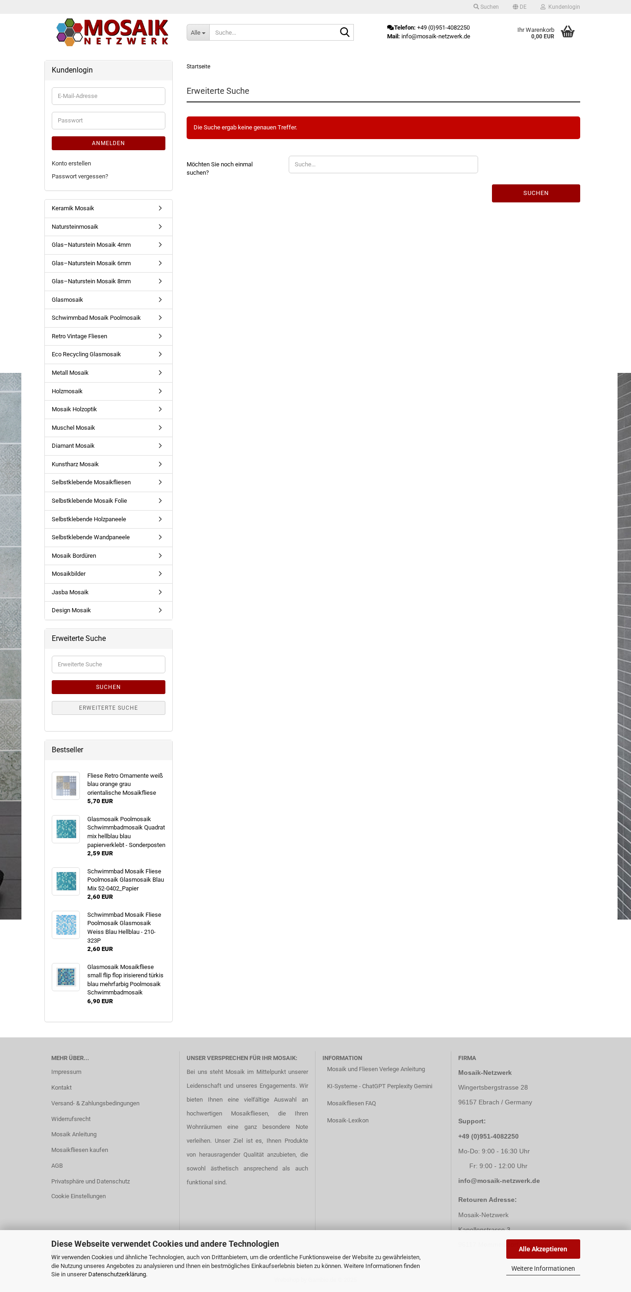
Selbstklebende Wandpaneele (91, 537)
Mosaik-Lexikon (348, 1120)
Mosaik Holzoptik (74, 409)
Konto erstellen (71, 163)
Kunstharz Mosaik (75, 464)
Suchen (536, 192)
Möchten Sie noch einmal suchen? (220, 169)
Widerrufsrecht (71, 1118)
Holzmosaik (67, 391)
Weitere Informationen (543, 1268)
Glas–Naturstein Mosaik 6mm (91, 263)
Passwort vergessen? (80, 176)
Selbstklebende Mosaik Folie (89, 500)
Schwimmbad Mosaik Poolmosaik (96, 317)
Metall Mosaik (70, 372)
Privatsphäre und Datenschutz (90, 1181)
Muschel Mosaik (73, 427)
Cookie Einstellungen (78, 1196)
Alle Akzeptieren (543, 1249)
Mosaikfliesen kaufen (79, 1149)
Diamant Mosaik (73, 445)
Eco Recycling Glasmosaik (86, 354)
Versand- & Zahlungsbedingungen (95, 1103)
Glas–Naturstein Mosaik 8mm (91, 281)
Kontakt (61, 1087)
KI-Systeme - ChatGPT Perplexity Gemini (379, 1086)
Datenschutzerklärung (117, 1274)
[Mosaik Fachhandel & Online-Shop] (112, 32)
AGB (57, 1165)
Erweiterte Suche (108, 708)
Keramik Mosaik (73, 208)
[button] (520, 7)
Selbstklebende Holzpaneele (89, 519)
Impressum (66, 1071)
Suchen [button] (489, 7)
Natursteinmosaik (75, 226)
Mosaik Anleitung (74, 1134)
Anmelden (108, 143)
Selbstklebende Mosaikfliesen (91, 482)
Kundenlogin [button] (563, 7)
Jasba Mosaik (70, 592)
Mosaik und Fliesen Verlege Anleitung (376, 1069)
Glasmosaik (67, 299)
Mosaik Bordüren (74, 555)
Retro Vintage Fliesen (79, 336)
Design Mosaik (71, 610)
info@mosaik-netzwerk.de (499, 1180)
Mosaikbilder (68, 573)
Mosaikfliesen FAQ (351, 1103)
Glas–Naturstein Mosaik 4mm (91, 244)
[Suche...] (345, 32)
